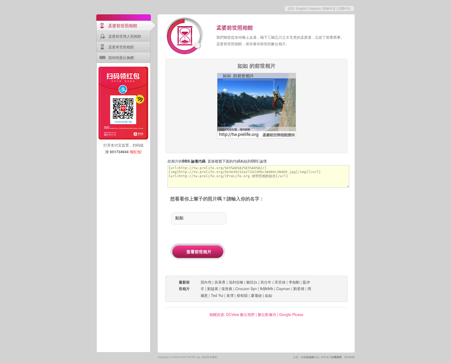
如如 (268, 295)
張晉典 (226, 288)
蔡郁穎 (242, 295)
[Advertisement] (293, 239)
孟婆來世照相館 (121, 46)
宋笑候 (280, 282)
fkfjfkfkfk (266, 288)
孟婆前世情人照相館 (124, 36)
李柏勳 (294, 282)
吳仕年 (265, 282)
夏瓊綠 (256, 295)
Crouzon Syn (246, 288)
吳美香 (220, 282)
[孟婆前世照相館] (185, 36)
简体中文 (329, 8)
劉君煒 (298, 288)
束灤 (230, 295)
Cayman (283, 288)
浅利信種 (236, 282)
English (301, 8)
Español (315, 8)
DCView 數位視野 (240, 314)
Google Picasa (291, 314)
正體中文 (344, 8)
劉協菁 (212, 288)
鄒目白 (251, 282)
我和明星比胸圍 (121, 57)
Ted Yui (217, 295)
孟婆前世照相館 (122, 25)
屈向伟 (205, 282)
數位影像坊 (267, 314)
